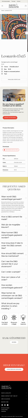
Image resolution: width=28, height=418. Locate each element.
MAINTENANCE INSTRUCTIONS (12, 149)
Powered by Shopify (19, 416)
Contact (18, 1)
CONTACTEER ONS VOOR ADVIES (14, 369)
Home (2, 10)
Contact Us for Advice (10, 117)
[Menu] (2, 5)
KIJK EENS (14, 342)
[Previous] (1, 33)
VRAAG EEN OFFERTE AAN (14, 79)
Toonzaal (13, 1)
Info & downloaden (6, 1)
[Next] (26, 33)
